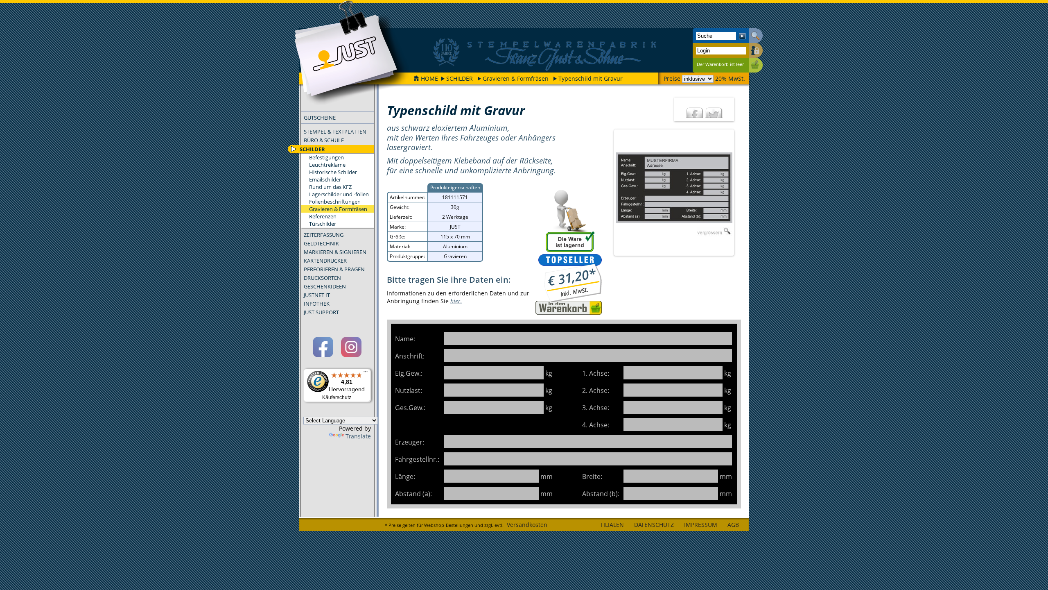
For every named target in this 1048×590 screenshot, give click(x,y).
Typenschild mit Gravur (590, 78)
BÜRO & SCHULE (324, 140)
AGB (733, 525)
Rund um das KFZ (330, 187)
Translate (358, 436)
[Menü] (365, 374)
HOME (429, 78)
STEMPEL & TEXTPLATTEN (335, 131)
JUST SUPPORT (321, 312)
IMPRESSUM (700, 525)
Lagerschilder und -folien (339, 194)
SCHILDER (459, 78)
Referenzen (323, 216)
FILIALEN (612, 525)
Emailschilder (325, 179)
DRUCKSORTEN (322, 277)
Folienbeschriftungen (335, 201)
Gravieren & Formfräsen (516, 78)
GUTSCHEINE (320, 117)
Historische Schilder (333, 172)
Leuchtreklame (327, 164)
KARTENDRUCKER (325, 260)
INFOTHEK (317, 303)
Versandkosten (527, 525)
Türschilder (322, 223)
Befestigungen (326, 157)
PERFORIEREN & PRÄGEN (334, 269)
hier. (456, 301)
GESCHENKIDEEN (325, 286)
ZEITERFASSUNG (323, 234)
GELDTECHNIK (321, 243)
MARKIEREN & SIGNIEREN (335, 252)
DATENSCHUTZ (654, 525)
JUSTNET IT (317, 295)
